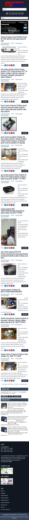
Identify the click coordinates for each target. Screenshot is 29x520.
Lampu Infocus (4, 500)
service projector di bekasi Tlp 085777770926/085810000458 (11, 290)
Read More (25, 65)
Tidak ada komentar (5, 44)
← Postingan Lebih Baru (7, 384)
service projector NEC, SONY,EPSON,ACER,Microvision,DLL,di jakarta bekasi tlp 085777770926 (12, 211)
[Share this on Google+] (9, 65)
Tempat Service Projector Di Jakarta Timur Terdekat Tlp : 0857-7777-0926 (14, 355)
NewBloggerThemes (13, 516)
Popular (4, 396)
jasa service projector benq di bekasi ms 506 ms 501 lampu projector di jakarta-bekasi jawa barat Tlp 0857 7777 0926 (13, 177)
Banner (3, 491)
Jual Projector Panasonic (8, 33)
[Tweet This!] (7, 65)
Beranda (16, 384)
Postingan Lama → (23, 384)
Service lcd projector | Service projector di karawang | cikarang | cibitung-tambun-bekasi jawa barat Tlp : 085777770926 (14, 320)
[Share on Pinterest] (11, 65)
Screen (3, 507)
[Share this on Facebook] (5, 65)
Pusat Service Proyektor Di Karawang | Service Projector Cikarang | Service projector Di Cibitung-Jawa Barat (18, 418)
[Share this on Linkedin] (14, 65)
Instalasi (3, 493)
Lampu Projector (5, 502)
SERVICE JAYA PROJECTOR (19, 514)
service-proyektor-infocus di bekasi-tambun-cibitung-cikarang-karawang (17, 427)
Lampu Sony (4, 504)
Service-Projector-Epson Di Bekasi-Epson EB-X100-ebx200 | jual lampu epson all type (14, 39)
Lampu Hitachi (4, 497)
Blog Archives (17, 396)
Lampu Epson (4, 495)
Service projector (18, 43)
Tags (10, 396)
